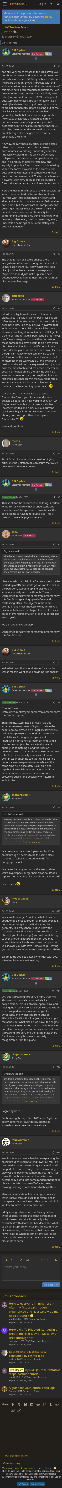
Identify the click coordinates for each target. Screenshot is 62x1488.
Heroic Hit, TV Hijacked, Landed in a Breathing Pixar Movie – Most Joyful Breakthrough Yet (33, 1334)
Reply (57, 232)
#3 (59, 308)
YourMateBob (15, 1319)
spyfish (12, 1359)
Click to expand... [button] (31, 842)
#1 (59, 66)
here (48, 16)
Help (40, 1468)
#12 (58, 1066)
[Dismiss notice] (56, 13)
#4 (59, 453)
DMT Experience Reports (35, 1319)
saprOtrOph (14, 1377)
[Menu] (5, 4)
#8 (59, 702)
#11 (58, 990)
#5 (59, 497)
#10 (58, 911)
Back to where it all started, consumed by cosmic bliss (27, 1354)
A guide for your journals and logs (32, 1388)
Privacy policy (28, 1468)
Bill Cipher (9, 36)
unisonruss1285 (16, 1341)
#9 (59, 807)
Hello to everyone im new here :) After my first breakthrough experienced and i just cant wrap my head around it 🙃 (33, 1309)
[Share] (54, 66)
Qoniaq (12, 1391)
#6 (59, 544)
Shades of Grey (12, 1463)
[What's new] (51, 4)
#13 (58, 1152)
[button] (5, 1260)
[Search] (58, 4)
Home (48, 1468)
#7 (59, 662)
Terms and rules (10, 1468)
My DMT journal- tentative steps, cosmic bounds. (34, 1372)
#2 (59, 253)
